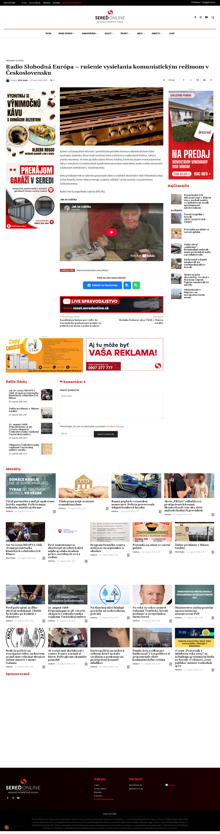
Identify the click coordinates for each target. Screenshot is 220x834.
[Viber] (211, 80)
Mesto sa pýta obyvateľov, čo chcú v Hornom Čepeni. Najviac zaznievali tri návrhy (196, 279)
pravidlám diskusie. (114, 426)
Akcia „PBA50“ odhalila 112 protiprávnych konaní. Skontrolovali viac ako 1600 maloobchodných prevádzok (183, 506)
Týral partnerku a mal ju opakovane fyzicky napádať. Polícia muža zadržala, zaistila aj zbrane (30, 504)
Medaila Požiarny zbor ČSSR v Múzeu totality (141, 321)
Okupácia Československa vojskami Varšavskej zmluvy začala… (24, 447)
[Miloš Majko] (8, 80)
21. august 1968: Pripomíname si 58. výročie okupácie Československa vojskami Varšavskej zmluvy (24, 429)
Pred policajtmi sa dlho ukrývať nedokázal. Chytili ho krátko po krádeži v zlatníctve (23, 612)
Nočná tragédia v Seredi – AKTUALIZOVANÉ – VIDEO (196, 218)
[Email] (197, 80)
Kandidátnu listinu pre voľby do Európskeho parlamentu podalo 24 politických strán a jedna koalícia (80, 323)
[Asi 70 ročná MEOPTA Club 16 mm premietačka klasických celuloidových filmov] (46, 394)
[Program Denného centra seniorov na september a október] (110, 532)
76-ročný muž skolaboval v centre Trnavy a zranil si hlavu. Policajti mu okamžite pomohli (67, 655)
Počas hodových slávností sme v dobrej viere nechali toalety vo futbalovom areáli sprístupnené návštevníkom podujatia (191, 203)
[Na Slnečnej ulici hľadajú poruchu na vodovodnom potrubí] (110, 594)
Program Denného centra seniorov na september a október (107, 548)
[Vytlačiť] (204, 80)
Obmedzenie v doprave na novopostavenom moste (194, 293)
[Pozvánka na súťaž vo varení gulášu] (152, 532)
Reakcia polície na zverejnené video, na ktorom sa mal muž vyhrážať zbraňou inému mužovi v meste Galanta (25, 657)
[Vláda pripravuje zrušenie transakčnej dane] (84, 485)
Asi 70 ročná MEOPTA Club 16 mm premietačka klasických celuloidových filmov (23, 394)
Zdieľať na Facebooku (104, 285)
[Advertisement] (31, 17)
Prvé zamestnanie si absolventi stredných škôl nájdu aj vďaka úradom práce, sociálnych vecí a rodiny (65, 551)
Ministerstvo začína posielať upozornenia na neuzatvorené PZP (194, 611)
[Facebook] (195, 17)
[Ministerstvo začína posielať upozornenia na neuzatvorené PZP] (194, 594)
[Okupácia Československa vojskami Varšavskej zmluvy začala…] (46, 449)
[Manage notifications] (6, 827)
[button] (212, 17)
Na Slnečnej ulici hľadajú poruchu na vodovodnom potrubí (107, 611)
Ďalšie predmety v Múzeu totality (24, 410)
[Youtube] (206, 17)
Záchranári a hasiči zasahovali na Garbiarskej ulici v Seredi (195, 263)
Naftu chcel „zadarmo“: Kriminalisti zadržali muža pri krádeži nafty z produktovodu (197, 249)
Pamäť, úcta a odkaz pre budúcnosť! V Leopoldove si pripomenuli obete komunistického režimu (151, 655)
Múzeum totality (14, 60)
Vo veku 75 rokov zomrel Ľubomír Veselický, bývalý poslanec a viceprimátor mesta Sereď (150, 612)
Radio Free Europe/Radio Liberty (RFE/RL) (92, 270)
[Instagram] (201, 17)
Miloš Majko (23, 80)
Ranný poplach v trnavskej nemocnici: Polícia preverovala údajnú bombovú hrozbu (132, 504)
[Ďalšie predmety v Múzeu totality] (46, 412)
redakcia (9, 511)
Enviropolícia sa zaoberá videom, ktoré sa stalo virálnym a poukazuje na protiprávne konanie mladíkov (107, 657)
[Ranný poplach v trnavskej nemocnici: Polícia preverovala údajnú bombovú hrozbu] (136, 485)
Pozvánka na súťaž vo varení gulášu (196, 231)
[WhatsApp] (191, 80)
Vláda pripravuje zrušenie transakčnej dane (76, 503)
